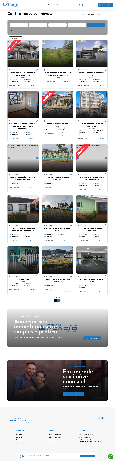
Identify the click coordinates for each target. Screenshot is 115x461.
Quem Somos (52, 5)
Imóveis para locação (55, 437)
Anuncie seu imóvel (55, 440)
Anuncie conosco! (92, 338)
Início (44, 5)
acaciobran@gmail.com (86, 434)
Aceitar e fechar (88, 456)
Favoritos (19, 440)
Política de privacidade (23, 443)
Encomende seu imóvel (73, 394)
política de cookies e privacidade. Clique (57, 457)
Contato (19, 434)
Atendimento (105, 5)
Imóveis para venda (55, 434)
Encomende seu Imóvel (56, 443)
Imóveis (59, 5)
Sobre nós (19, 437)
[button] (19, 25)
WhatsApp (110, 455)
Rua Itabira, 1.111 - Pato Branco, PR (90, 441)
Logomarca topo (23, 4)
